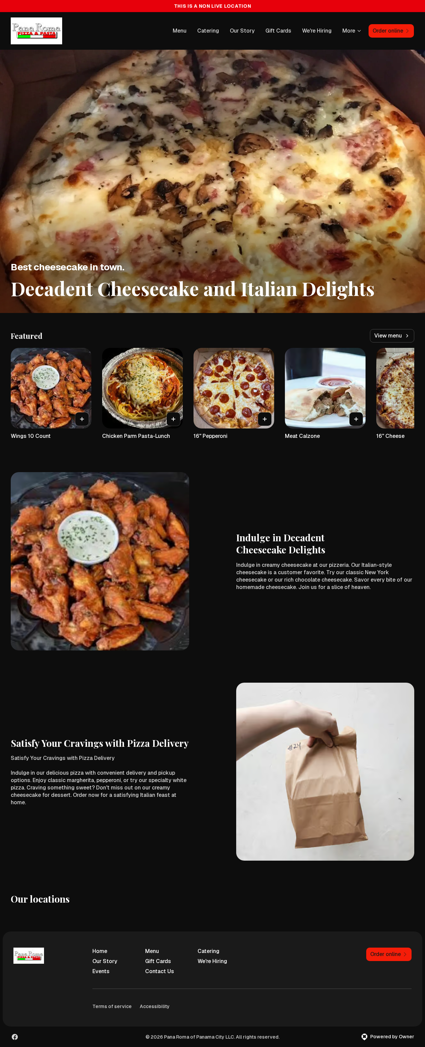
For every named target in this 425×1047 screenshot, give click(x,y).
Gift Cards (278, 30)
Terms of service (112, 1006)
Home (99, 951)
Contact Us (159, 971)
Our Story (242, 30)
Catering (208, 30)
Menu (179, 30)
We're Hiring (317, 30)
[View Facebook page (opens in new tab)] (15, 1037)
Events (101, 971)
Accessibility (155, 1006)
